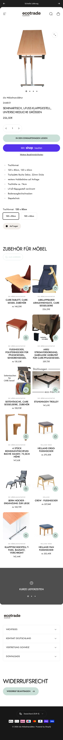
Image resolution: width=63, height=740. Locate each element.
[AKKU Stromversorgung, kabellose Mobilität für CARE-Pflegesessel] (46, 328)
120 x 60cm (29, 216)
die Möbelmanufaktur (13, 97)
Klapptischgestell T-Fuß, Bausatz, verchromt (17, 550)
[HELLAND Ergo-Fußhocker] (46, 427)
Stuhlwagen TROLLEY (46, 401)
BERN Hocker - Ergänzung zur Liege (17, 502)
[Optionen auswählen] (26, 288)
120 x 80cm (11, 216)
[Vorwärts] (59, 3)
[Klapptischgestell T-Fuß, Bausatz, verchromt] (17, 526)
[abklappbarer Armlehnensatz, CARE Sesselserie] (46, 279)
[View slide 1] (28, 596)
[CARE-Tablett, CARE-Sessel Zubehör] (17, 279)
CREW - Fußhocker (46, 500)
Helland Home (46, 445)
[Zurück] (4, 3)
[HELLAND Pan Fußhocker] (46, 526)
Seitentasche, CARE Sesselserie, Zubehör (16, 403)
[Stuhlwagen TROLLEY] (46, 381)
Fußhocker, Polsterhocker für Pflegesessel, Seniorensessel (16, 354)
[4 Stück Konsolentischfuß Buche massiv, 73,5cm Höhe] (17, 427)
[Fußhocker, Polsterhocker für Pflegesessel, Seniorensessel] (17, 328)
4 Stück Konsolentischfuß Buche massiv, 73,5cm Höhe (17, 452)
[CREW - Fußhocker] (46, 479)
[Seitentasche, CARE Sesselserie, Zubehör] (17, 381)
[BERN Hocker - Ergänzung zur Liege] (17, 479)
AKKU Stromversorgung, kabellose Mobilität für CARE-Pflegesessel (46, 354)
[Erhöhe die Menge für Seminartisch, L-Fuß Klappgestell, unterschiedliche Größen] (19, 128)
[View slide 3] (35, 596)
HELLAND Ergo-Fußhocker (46, 450)
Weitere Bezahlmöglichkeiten (31, 154)
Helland (46, 497)
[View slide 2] (31, 596)
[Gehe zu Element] (26, 91)
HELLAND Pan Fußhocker (46, 549)
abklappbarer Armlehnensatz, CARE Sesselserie (46, 302)
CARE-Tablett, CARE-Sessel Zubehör (17, 301)
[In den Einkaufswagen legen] (55, 338)
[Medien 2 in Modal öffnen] (55, 35)
